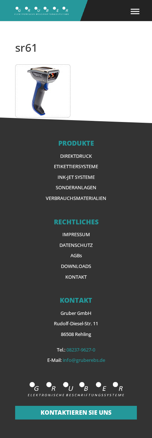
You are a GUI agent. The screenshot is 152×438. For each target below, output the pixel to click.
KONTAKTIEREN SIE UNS (76, 412)
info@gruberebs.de (84, 360)
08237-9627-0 (80, 349)
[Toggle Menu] (135, 11)
